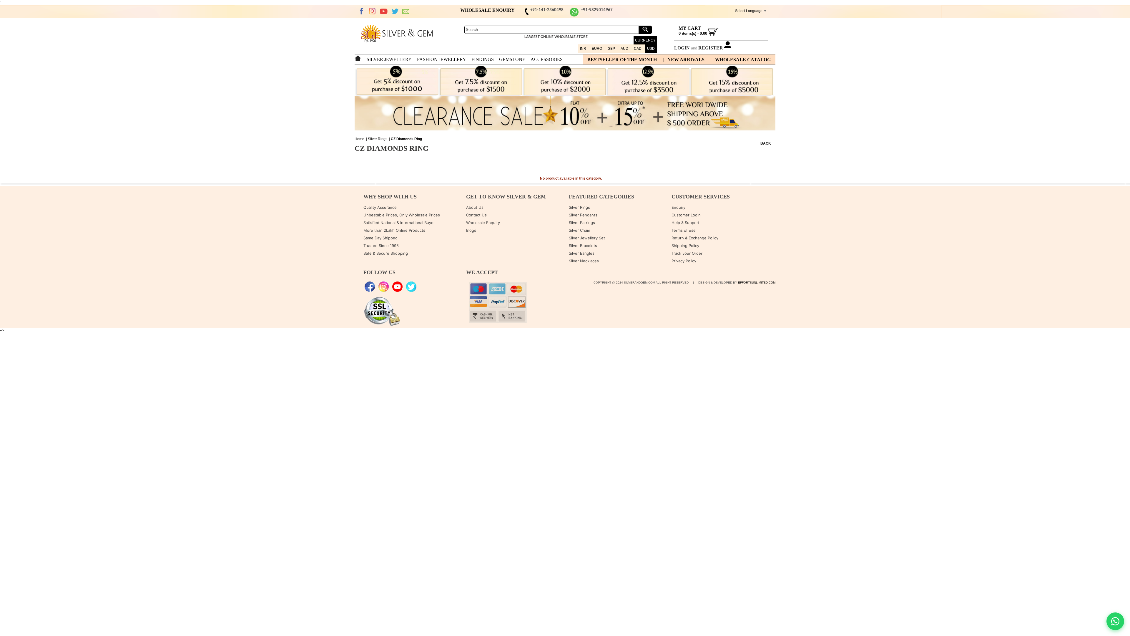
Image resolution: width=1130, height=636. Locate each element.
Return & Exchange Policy (695, 238)
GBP (611, 49)
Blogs (471, 230)
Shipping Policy (685, 245)
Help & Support (685, 222)
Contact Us (476, 215)
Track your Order (687, 253)
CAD (638, 49)
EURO (597, 49)
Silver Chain (579, 230)
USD (651, 49)
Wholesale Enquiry (483, 222)
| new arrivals (683, 59)
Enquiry (678, 207)
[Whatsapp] (574, 15)
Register (710, 47)
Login (682, 47)
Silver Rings (377, 139)
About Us (474, 207)
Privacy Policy (684, 261)
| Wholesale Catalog (740, 59)
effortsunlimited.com (756, 282)
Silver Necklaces (584, 261)
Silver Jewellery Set (587, 238)
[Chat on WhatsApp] (1115, 621)
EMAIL (406, 11)
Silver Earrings (582, 222)
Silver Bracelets (583, 245)
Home (359, 139)
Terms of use (684, 230)
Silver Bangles (581, 253)
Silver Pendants (583, 215)
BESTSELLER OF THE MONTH (622, 59)
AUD (624, 49)
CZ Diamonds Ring (406, 139)
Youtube (384, 11)
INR (583, 49)
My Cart (690, 28)
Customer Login (686, 215)
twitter (395, 11)
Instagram (372, 11)
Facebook (361, 11)
